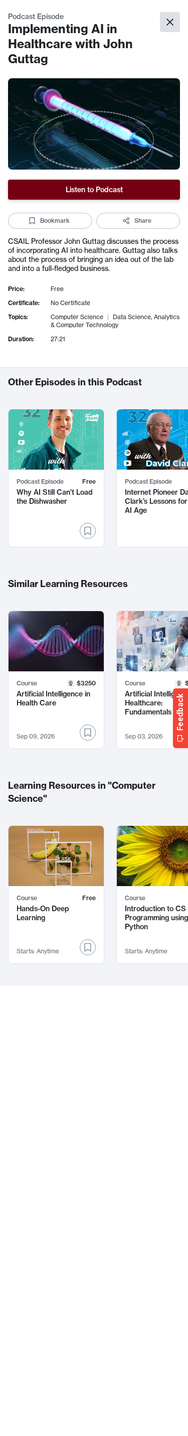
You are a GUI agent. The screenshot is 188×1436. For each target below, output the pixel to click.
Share (142, 220)
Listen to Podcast (94, 189)
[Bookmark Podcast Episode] (88, 531)
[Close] (170, 22)
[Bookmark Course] (88, 733)
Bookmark (55, 220)
